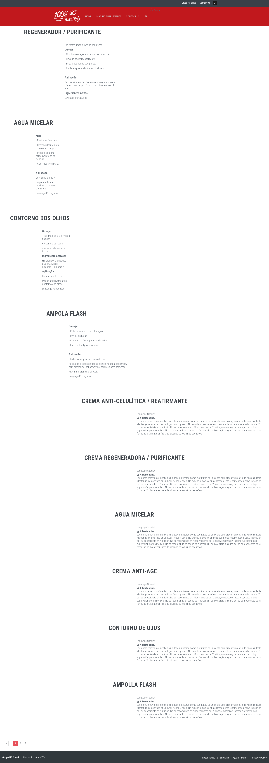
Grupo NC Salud (189, 2)
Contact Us (205, 2)
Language (70, 97)
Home (88, 16)
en (215, 3)
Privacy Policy (259, 757)
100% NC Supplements (108, 16)
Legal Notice (208, 757)
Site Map (224, 757)
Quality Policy (240, 757)
